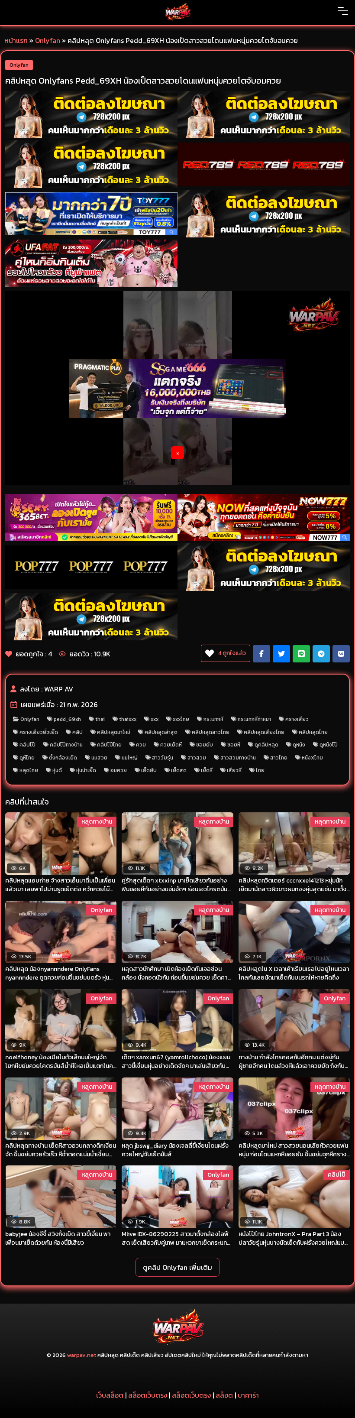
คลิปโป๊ (27, 745)
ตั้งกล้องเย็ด (63, 758)
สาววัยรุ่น (162, 758)
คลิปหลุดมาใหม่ (113, 732)
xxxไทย (181, 719)
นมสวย (99, 758)
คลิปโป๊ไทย (109, 745)
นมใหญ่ (130, 758)
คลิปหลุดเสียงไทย (264, 732)
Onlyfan (47, 40)
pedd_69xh (67, 719)
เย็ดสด (179, 770)
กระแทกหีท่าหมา (254, 719)
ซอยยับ (204, 745)
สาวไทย (278, 758)
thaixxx (127, 719)
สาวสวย (196, 758)
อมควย (118, 770)
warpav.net (81, 1355)
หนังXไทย (312, 758)
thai (100, 719)
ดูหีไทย (27, 758)
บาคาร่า (248, 1395)
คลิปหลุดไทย (313, 732)
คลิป (77, 732)
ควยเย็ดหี (171, 745)
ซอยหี (233, 745)
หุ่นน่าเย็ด (86, 770)
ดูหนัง (299, 745)
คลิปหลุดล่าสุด (161, 732)
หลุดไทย (28, 770)
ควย (141, 745)
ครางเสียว (297, 719)
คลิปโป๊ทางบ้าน (66, 745)
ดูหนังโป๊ (329, 745)
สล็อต (224, 1395)
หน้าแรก (16, 40)
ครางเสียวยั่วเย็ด (38, 732)
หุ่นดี (57, 770)
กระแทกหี (213, 719)
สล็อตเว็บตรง (147, 1395)
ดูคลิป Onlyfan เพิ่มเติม (177, 1267)
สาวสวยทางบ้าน (238, 758)
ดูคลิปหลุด (266, 745)
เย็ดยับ (149, 770)
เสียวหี (234, 770)
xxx (154, 719)
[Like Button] (209, 653)
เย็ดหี (207, 770)
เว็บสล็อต (109, 1395)
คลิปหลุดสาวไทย (210, 732)
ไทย (260, 770)
